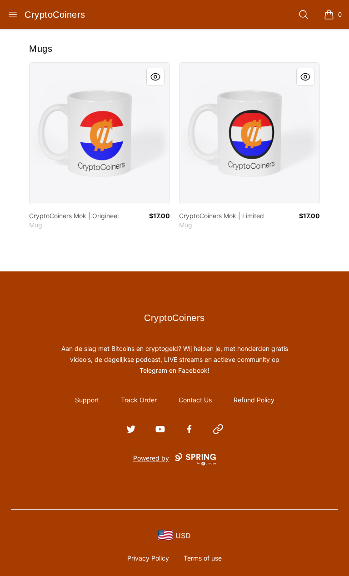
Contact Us (195, 400)
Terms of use (203, 558)
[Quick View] (155, 77)
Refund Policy (254, 400)
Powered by (151, 458)
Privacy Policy (148, 558)
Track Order (139, 400)
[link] (100, 133)
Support (87, 400)
